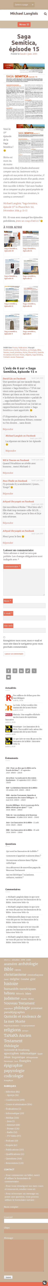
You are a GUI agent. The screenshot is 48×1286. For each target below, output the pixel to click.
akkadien (16, 960)
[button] (45, 1283)
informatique (28, 1053)
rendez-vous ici (27, 1189)
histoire (6, 352)
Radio (10, 1132)
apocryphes (11, 1053)
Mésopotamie (32, 1057)
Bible (39, 350)
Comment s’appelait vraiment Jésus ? (23, 856)
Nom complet (11, 1207)
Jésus (7, 1057)
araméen (10, 964)
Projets (9, 1145)
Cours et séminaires (16, 1104)
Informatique (12, 1113)
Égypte (40, 1054)
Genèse (25, 979)
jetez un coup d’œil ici (27, 221)
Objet (7, 1227)
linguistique (18, 1057)
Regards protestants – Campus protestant (19, 1026)
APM (23, 960)
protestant (36, 1008)
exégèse (14, 979)
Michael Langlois (24, 13)
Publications (22, 348)
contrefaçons (35, 974)
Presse (14, 348)
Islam (28, 993)
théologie (11, 1046)
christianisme (15, 974)
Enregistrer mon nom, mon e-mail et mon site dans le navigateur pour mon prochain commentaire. (23, 643)
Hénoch (20, 993)
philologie (22, 1008)
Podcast (10, 1140)
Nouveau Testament (19, 1003)
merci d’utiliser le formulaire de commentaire (22, 1178)
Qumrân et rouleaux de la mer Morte (22, 1019)
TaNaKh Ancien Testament (13, 357)
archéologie (32, 350)
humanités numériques (20, 989)
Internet (11, 1125)
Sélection (10, 1091)
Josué (12, 352)
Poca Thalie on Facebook (15, 481)
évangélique (8, 1080)
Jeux (9, 1121)
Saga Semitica (37, 355)
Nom (7, 601)
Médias (9, 1117)
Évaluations (12, 1108)
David (6, 979)
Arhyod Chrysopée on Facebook (18, 501)
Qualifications (13, 1154)
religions (28, 355)
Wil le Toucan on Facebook (16, 460)
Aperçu (10, 1095)
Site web (8, 625)
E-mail (8, 613)
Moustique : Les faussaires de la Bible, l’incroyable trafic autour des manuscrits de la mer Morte (27, 729)
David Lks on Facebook (14, 378)
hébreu (9, 993)
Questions (11, 1158)
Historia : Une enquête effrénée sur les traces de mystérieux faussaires (22, 717)
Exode (16, 350)
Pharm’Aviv (32, 352)
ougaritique (8, 1008)
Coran (16, 1061)
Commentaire (12, 566)
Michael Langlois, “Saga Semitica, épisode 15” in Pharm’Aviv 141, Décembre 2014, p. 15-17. (20, 207)
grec (33, 979)
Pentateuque (8, 1061)
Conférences (12, 1100)
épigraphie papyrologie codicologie (14, 1070)
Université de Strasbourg (17, 1050)
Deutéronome (8, 350)
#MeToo (7, 960)
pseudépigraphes (14, 1012)
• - (21, 770)
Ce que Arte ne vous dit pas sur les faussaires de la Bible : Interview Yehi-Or (27, 741)
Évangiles (25, 1060)
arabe (28, 960)
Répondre (8, 429)
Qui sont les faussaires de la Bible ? (22, 851)
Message (8, 1238)
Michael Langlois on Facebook (20, 435)
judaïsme (18, 352)
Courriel (8, 1217)
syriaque (25, 1031)
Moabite (24, 999)
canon (18, 969)
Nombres (23, 350)
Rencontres (12, 1163)
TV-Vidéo (12, 1136)
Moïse (25, 352)
